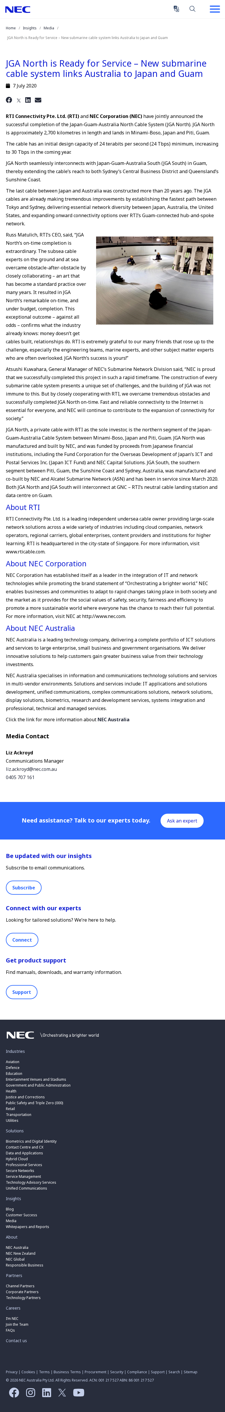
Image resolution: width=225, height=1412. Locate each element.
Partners (14, 1275)
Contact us (16, 1340)
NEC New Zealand (20, 1253)
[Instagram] (29, 1394)
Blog (10, 1209)
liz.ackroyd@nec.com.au (31, 769)
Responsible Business (24, 1265)
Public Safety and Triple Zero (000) (34, 1102)
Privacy (12, 1371)
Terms (44, 1371)
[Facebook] (9, 99)
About (12, 1237)
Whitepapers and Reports (27, 1226)
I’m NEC (12, 1318)
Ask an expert (182, 821)
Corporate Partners (22, 1291)
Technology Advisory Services (31, 1182)
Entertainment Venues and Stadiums (36, 1079)
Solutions (15, 1131)
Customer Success (22, 1214)
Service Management (23, 1176)
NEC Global (15, 1259)
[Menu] (214, 9)
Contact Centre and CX (24, 1147)
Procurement (95, 1371)
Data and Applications (24, 1153)
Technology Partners (23, 1297)
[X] (18, 99)
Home (11, 28)
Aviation (12, 1061)
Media (49, 28)
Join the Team (17, 1324)
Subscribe (23, 887)
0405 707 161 (20, 777)
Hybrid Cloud (17, 1158)
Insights (30, 28)
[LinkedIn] (28, 99)
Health (11, 1091)
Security (116, 1371)
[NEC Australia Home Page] (53, 1040)
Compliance (137, 1371)
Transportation (18, 1114)
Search (193, 8)
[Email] (38, 99)
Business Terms (67, 1371)
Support (21, 992)
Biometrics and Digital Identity (31, 1141)
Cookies (28, 1371)
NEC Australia (17, 9)
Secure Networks (20, 1170)
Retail (10, 1108)
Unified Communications (26, 1188)
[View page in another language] (176, 8)
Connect (22, 940)
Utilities (12, 1120)
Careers (13, 1308)
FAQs (10, 1330)
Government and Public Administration (38, 1085)
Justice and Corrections (25, 1097)
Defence (13, 1067)
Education (14, 1073)
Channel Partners (20, 1285)
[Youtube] (77, 1394)
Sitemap (190, 1371)
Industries (15, 1051)
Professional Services (24, 1164)
